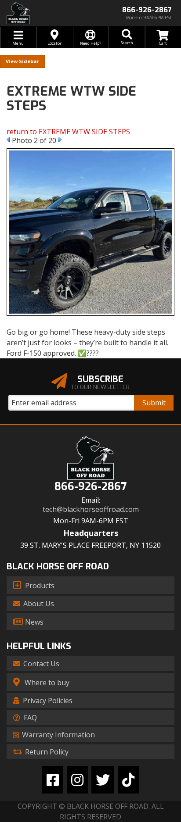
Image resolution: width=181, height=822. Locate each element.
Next (60, 139)
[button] (127, 37)
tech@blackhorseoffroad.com (91, 509)
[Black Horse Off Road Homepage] (45, 13)
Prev (8, 139)
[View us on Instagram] (77, 779)
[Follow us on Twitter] (102, 779)
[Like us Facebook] (52, 779)
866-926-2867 (90, 486)
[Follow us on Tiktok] (128, 779)
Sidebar (29, 61)
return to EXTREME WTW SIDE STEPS (68, 131)
